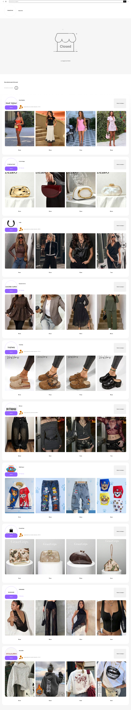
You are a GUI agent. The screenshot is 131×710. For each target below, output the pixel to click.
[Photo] (11, 103)
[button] (3, 1)
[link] (10, 11)
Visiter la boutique (120, 103)
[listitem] (65, 125)
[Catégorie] (6, 1)
